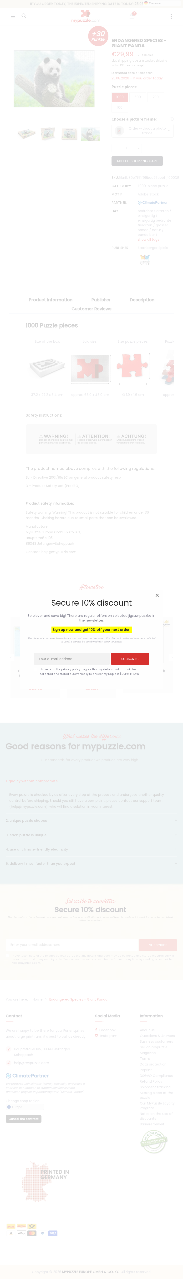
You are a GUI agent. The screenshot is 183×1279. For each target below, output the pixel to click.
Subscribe (130, 659)
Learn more (129, 673)
